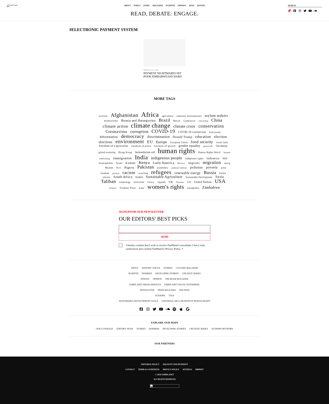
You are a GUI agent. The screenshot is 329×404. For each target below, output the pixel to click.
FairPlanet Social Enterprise (182, 284)
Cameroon (190, 120)
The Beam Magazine (176, 279)
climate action (115, 126)
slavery (106, 177)
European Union (179, 142)
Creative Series (191, 273)
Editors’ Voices (151, 268)
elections (105, 142)
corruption (139, 131)
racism (129, 172)
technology (125, 182)
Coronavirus (116, 131)
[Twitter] (305, 10)
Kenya (144, 162)
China (216, 120)
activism (103, 116)
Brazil (164, 120)
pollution (196, 167)
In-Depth (170, 5)
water (141, 188)
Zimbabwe (211, 187)
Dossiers (147, 273)
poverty (212, 167)
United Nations (203, 182)
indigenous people (166, 158)
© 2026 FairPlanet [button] (164, 375)
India (141, 157)
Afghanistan (124, 115)
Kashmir (130, 162)
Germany (222, 145)
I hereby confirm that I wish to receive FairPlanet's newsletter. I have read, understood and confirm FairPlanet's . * (165, 247)
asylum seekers (216, 116)
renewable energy (187, 173)
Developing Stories (167, 273)
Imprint (199, 369)
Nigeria (129, 167)
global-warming (107, 152)
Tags (171, 295)
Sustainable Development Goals (138, 301)
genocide (208, 146)
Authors (160, 295)
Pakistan (145, 167)
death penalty (215, 132)
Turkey (151, 182)
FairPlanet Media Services (145, 284)
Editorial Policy (150, 364)
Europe (161, 142)
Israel (119, 163)
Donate (201, 5)
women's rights (166, 187)
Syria (219, 177)
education (203, 136)
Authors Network (222, 328)
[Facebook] (294, 10)
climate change (150, 125)
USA (220, 181)
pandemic (162, 167)
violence (113, 188)
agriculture (168, 116)
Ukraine (180, 182)
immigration (122, 158)
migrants (194, 163)
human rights (176, 151)
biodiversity (111, 120)
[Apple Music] (181, 309)
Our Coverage (104, 328)
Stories (167, 268)
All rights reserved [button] (165, 379)
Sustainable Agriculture (164, 177)
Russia (210, 172)
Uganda (162, 182)
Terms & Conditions (148, 369)
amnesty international (189, 116)
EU (150, 142)
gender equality (189, 145)
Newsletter (147, 290)
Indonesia (212, 158)
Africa (150, 114)
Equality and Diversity (175, 364)
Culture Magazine (187, 268)
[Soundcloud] (315, 10)
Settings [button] (187, 369)
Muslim (109, 167)
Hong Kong (125, 152)
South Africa (122, 177)
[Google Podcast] (188, 309)
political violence (179, 168)
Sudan (139, 177)
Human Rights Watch (209, 152)
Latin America (163, 163)
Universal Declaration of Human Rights (186, 301)
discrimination (158, 137)
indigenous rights (194, 158)
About (127, 5)
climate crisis (184, 126)
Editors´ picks (125, 328)
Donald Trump (182, 137)
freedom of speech (164, 145)
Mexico (181, 163)
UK (171, 182)
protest (115, 173)
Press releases (167, 290)
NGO (118, 168)
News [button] (191, 5)
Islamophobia (106, 163)
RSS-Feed (184, 290)
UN (189, 182)
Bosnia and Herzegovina (138, 120)
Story (146, 5)
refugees (161, 172)
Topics (137, 5)
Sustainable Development (199, 177)
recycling (143, 173)
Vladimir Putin (128, 188)
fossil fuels (222, 142)
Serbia (222, 173)
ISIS (225, 158)
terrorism (139, 182)
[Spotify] (174, 309)
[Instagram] (300, 10)
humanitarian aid (145, 152)
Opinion (182, 5)
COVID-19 (163, 131)
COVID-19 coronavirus (192, 131)
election (220, 136)
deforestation (109, 137)
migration (212, 162)
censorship (203, 121)
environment (129, 141)
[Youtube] (310, 10)
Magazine (158, 5)
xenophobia (193, 188)
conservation (211, 126)
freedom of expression (113, 145)
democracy (132, 136)
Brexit (176, 120)
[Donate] (289, 10)
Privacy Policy (172, 248)
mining (227, 163)
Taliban (108, 181)
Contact (130, 369)
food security (202, 142)
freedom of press (141, 146)
